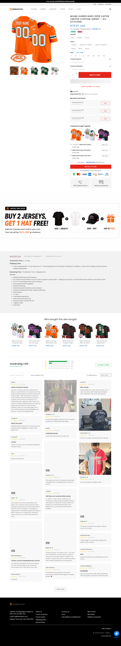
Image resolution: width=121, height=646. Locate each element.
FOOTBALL (34, 9)
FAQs (94, 4)
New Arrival (91, 612)
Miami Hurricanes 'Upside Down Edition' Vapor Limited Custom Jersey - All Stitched (103, 342)
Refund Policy (40, 622)
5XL (104, 56)
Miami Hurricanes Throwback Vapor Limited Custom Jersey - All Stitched (82, 150)
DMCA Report (106, 629)
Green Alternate (101, 45)
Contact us (101, 4)
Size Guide (80, 53)
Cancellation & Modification (71, 617)
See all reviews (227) (16, 366)
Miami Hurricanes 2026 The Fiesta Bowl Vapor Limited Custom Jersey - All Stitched (86, 342)
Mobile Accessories (94, 617)
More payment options (90, 86)
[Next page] (58, 39)
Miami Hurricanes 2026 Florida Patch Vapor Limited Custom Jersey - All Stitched (52, 342)
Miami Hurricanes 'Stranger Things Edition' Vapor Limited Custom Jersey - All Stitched (69, 342)
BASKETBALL (53, 9)
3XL (94, 56)
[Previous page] (11, 39)
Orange (74, 45)
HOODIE (62, 9)
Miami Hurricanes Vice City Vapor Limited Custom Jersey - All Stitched (82, 156)
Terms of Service (41, 614)
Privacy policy (40, 617)
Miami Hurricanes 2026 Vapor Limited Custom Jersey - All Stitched (85, 144)
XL (83, 56)
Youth (87, 37)
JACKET (79, 9)
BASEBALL (43, 9)
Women (79, 37)
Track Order (108, 4)
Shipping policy (41, 620)
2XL (88, 56)
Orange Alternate (86, 45)
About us (39, 612)
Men (72, 37)
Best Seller (91, 614)
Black (87, 48)
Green (73, 48)
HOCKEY (70, 9)
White (80, 48)
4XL (99, 56)
